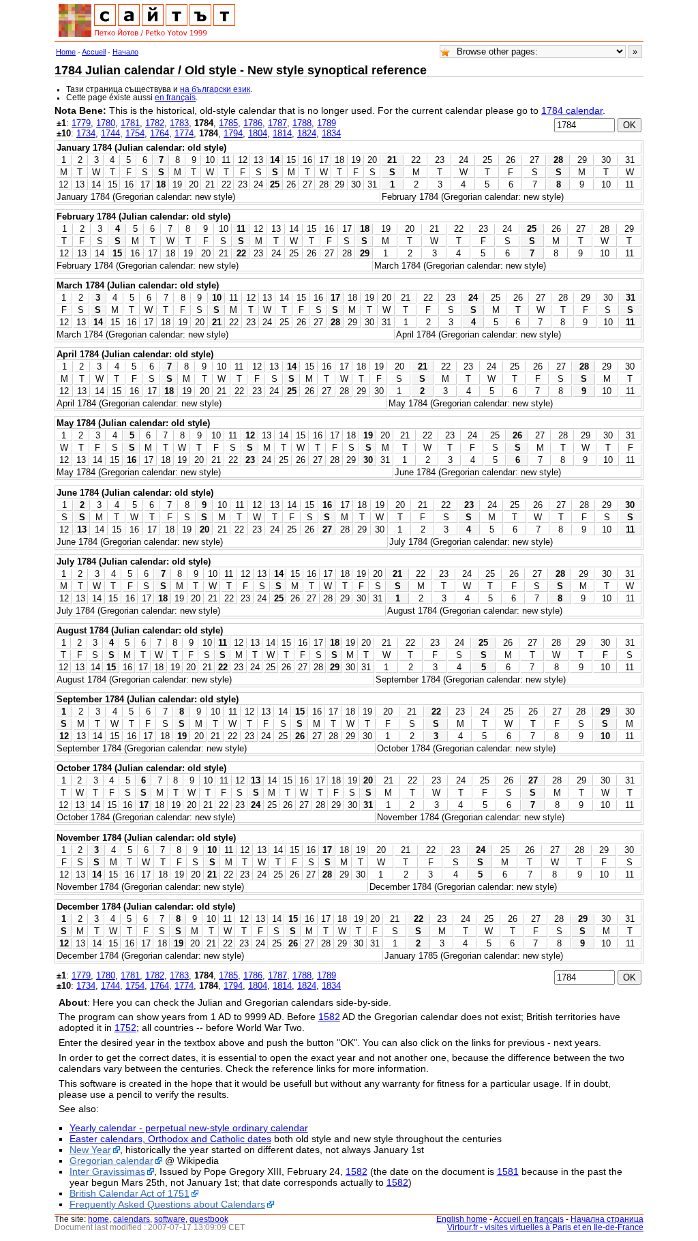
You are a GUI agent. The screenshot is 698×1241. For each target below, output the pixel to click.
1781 (130, 123)
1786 (252, 123)
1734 (85, 133)
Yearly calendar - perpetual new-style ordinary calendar (189, 1127)
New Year (90, 1149)
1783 (179, 123)
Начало (125, 52)
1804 (257, 133)
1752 (125, 1027)
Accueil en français (529, 1219)
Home (66, 52)
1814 (282, 133)
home (98, 1219)
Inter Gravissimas (107, 1171)
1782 (154, 123)
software (169, 1219)
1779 (81, 123)
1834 (331, 133)
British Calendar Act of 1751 (129, 1193)
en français (175, 97)
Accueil (94, 52)
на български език (215, 89)
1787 (277, 123)
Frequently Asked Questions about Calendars (167, 1204)
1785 (228, 123)
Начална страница (607, 1219)
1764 (159, 133)
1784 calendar (572, 110)
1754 (135, 133)
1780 (105, 123)
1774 (184, 133)
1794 (233, 133)
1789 (326, 123)
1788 (302, 123)
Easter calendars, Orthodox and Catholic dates (170, 1138)
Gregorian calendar (111, 1160)
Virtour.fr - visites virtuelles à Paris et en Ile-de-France (545, 1227)
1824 (306, 133)
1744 (110, 133)
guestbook (208, 1219)
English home (461, 1219)
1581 (508, 1171)
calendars (131, 1219)
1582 (329, 1016)
